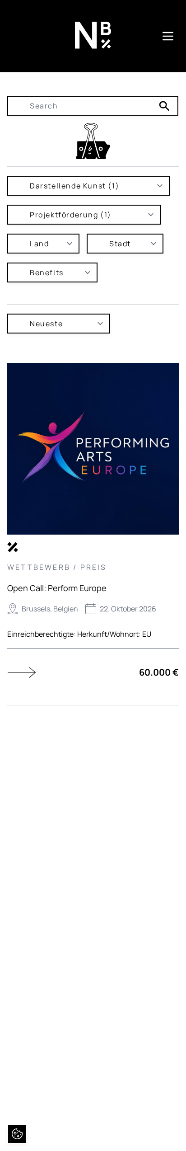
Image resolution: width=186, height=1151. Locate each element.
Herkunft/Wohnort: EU (114, 634)
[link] (93, 141)
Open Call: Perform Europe (57, 588)
